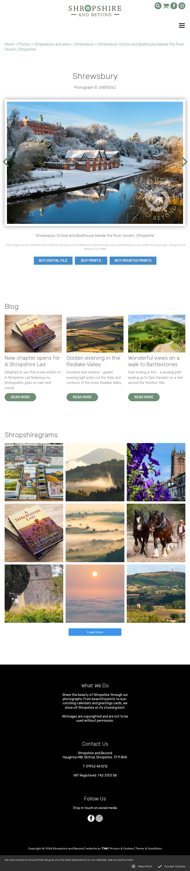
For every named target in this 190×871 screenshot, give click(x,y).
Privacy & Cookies (122, 848)
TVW (104, 848)
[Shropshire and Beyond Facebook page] (173, 5)
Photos (24, 44)
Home (9, 44)
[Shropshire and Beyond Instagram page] (181, 5)
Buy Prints (91, 261)
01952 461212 (97, 766)
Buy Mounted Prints (133, 261)
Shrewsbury (84, 44)
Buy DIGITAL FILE (53, 261)
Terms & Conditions (149, 848)
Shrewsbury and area (52, 44)
